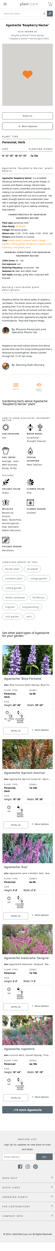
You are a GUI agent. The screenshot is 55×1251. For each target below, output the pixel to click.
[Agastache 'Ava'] (27, 872)
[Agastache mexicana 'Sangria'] (27, 963)
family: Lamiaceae (15, 597)
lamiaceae (21, 226)
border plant (14, 240)
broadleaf (32, 569)
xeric (28, 247)
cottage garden (38, 578)
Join (44, 1156)
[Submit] (50, 14)
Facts (16, 389)
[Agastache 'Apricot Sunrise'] (27, 779)
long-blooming (30, 607)
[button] (44, 13)
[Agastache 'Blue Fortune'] (27, 685)
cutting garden (18, 243)
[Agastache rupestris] (27, 1054)
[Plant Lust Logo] (29, 4)
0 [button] (50, 3)
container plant (29, 240)
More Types (39, 390)
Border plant (12, 569)
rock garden (19, 247)
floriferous (32, 243)
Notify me (27, 116)
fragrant (42, 243)
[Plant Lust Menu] (5, 4)
